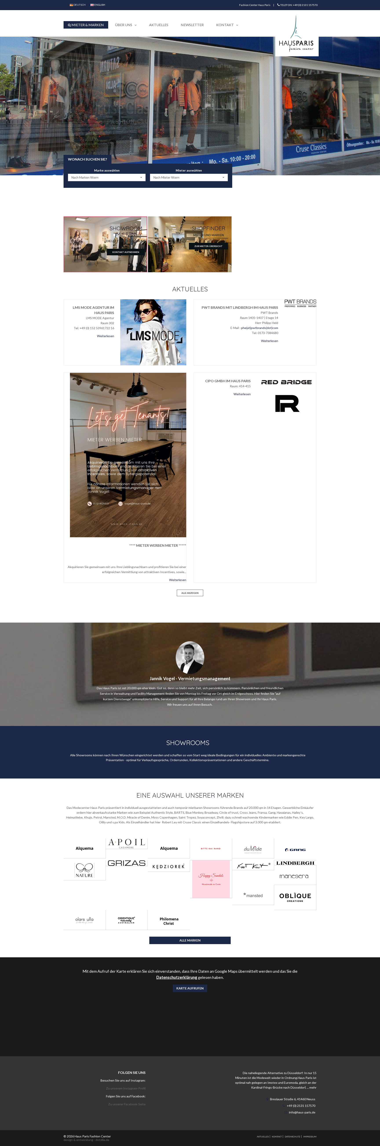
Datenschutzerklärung (176, 977)
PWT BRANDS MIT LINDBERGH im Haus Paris (240, 307)
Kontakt (277, 1136)
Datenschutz (292, 1136)
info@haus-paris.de (302, 1112)
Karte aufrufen (190, 988)
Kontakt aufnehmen (125, 252)
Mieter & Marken (87, 25)
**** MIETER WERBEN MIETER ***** (157, 545)
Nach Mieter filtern (166, 177)
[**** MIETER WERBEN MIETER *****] (128, 455)
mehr (312, 1087)
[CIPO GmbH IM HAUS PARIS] (286, 394)
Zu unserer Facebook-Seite (127, 1104)
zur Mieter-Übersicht (208, 246)
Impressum (309, 1136)
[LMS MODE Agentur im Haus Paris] (153, 332)
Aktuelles (158, 25)
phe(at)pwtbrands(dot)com (259, 328)
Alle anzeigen (190, 593)
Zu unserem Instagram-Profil (126, 1088)
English (99, 4)
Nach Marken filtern (85, 177)
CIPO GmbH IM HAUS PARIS (228, 381)
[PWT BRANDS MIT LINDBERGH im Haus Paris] (300, 303)
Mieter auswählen (189, 170)
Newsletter (192, 25)
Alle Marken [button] (190, 940)
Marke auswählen (107, 170)
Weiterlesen (105, 336)
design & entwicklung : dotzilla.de (86, 1140)
